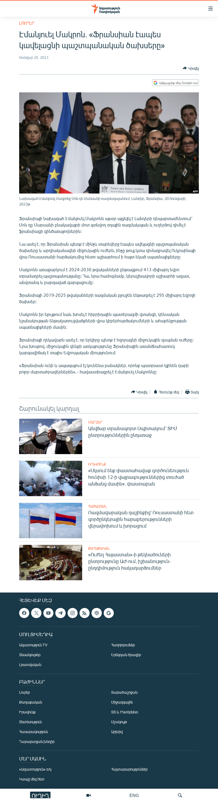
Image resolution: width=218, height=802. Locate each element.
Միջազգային (122, 702)
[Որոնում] (180, 795)
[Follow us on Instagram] (73, 613)
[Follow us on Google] (109, 613)
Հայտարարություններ (129, 769)
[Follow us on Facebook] (24, 613)
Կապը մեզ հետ (31, 779)
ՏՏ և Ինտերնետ (124, 712)
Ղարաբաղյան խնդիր (36, 741)
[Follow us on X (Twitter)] (36, 613)
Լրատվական (30, 665)
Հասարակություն (33, 732)
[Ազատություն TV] (89, 795)
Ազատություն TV (33, 645)
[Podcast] (96, 613)
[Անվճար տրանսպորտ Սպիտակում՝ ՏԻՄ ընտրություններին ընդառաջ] (50, 436)
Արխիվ (117, 732)
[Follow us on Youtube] (48, 613)
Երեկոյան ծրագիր (126, 655)
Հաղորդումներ (123, 645)
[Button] (191, 68)
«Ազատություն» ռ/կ (35, 769)
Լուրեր (26, 23)
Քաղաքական (99, 548)
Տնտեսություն (30, 722)
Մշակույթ (119, 722)
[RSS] (84, 613)
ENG (134, 795)
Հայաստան (97, 506)
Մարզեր (95, 422)
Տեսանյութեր (29, 655)
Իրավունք (97, 464)
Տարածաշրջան (124, 692)
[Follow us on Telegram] (60, 613)
